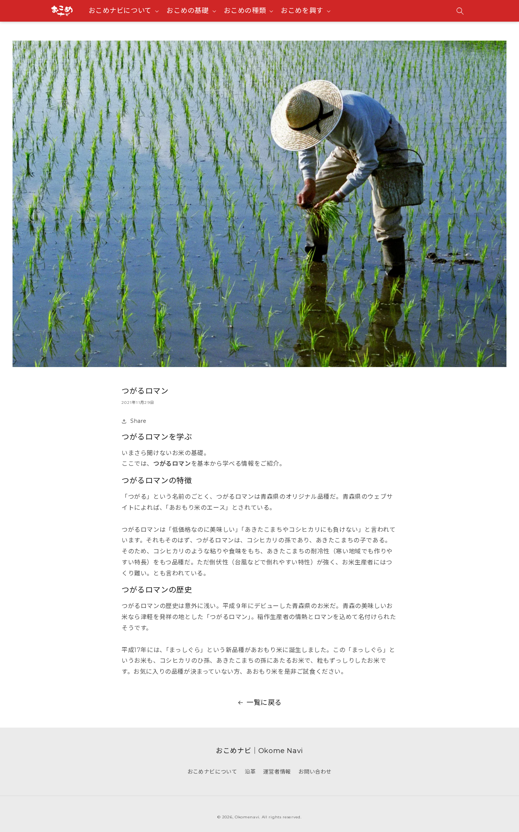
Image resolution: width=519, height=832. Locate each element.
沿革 (250, 771)
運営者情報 (277, 771)
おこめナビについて (212, 771)
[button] (460, 11)
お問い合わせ (315, 771)
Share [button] (138, 421)
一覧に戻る (264, 702)
